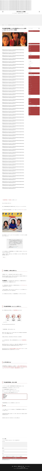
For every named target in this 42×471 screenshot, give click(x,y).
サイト (3, 453)
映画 (29, 107)
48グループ (30, 52)
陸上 (29, 64)
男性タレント (30, 71)
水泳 (29, 109)
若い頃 (30, 112)
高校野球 (30, 66)
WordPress (27, 468)
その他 (30, 49)
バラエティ (4, 31)
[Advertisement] (21, 19)
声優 (29, 100)
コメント (3, 441)
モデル (30, 88)
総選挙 (30, 54)
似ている (30, 90)
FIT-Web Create (21, 468)
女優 (29, 95)
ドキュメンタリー (31, 76)
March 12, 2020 (15, 247)
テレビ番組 (30, 73)
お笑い (30, 47)
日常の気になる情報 (21, 11)
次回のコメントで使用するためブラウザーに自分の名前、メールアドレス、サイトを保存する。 (13, 456)
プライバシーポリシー (27, 466)
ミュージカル (30, 85)
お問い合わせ (15, 466)
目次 (12, 466)
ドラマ (30, 78)
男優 (29, 97)
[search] (39, 28)
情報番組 (30, 102)
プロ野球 (30, 61)
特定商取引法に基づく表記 (21, 466)
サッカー (30, 59)
